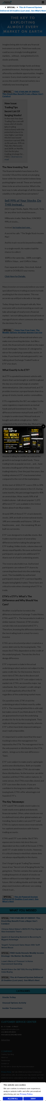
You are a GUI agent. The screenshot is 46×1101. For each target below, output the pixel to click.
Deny (33, 1099)
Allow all (13, 1099)
